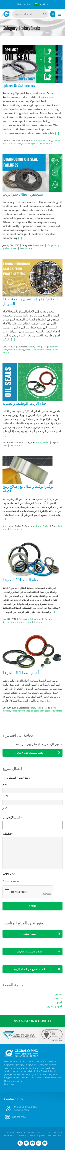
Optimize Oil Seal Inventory (18, 85)
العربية (42, 4)
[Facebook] (20, 1143)
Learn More (10, 1084)
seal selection (24, 622)
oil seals (17, 143)
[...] (4, 519)
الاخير (5, 808)
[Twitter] (26, 1143)
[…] (57, 133)
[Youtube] (45, 1143)
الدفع (59, 1002)
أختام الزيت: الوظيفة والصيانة (25, 403)
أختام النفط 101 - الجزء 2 (21, 579)
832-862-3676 (19, 1117)
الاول (5, 795)
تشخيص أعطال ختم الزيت (22, 194)
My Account (22, 4)
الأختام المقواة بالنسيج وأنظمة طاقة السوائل (30, 301)
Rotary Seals (39, 140)
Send (32, 906)
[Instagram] (38, 1143)
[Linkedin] (32, 1143)
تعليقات (7, 834)
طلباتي (58, 998)
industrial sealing (16, 349)
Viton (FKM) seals (30, 143)
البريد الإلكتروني (12, 817)
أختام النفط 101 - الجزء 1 (20, 672)
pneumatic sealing (42, 349)
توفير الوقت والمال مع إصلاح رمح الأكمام (28, 488)
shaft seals (45, 710)
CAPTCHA (8, 873)
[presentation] (27, 891)
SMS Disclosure (51, 1135)
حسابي (58, 994)
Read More (45, 143)
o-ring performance (20, 710)
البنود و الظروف (53, 1006)
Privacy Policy (28, 1135)
